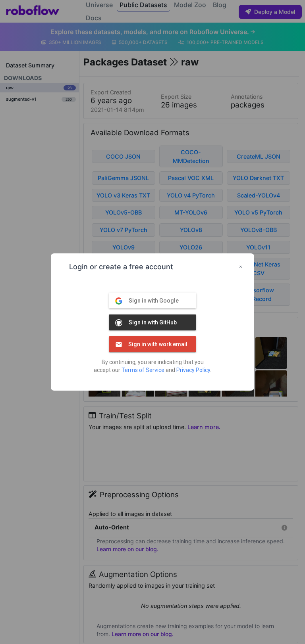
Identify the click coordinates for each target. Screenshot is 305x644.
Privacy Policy (193, 370)
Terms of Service (143, 370)
